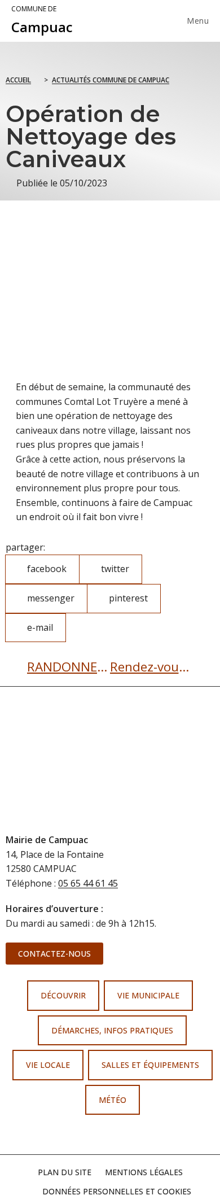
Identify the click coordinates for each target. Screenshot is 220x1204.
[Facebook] (99, 1135)
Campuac (42, 20)
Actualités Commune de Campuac (110, 80)
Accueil (18, 80)
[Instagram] (121, 1135)
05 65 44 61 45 (88, 883)
